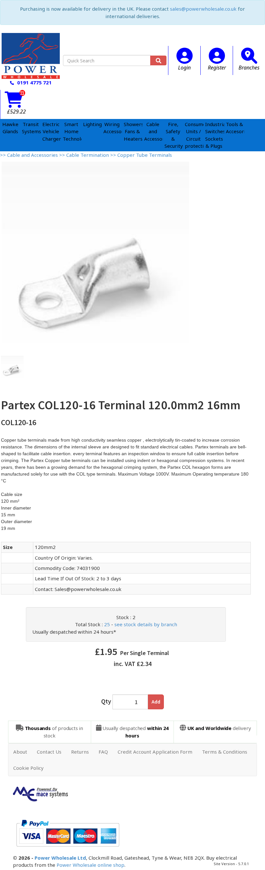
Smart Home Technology (71, 131)
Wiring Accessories (112, 128)
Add (156, 701)
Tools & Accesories (234, 128)
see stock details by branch (145, 624)
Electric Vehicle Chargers (50, 131)
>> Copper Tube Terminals (141, 155)
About (20, 751)
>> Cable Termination (84, 155)
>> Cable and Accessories (29, 155)
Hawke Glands (10, 128)
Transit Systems (30, 128)
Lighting (91, 124)
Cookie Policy (28, 768)
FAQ (103, 751)
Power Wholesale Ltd (60, 857)
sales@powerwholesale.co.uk (203, 8)
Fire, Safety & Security (173, 135)
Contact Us (49, 751)
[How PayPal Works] (67, 832)
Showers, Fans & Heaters (132, 131)
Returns (80, 751)
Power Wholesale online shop (90, 865)
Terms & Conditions (224, 751)
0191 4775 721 (34, 82)
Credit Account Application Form (155, 751)
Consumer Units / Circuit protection (193, 135)
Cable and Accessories (152, 131)
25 (107, 624)
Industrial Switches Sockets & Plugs (213, 135)
